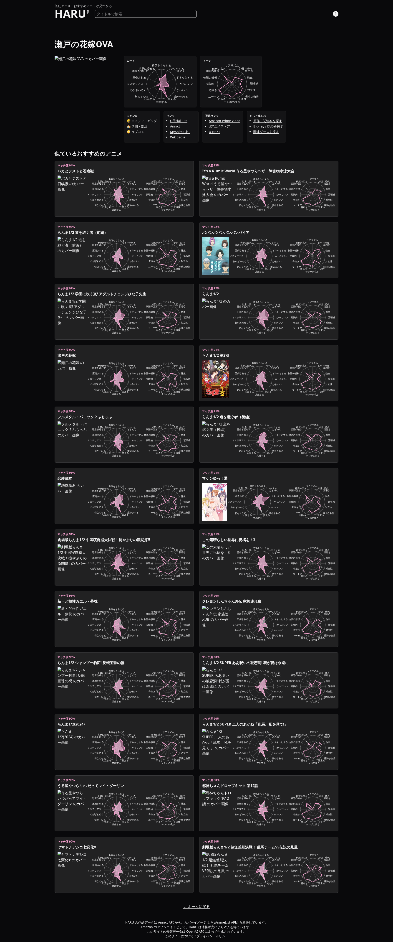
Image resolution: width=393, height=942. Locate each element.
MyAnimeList (180, 132)
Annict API (166, 922)
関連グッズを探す (266, 132)
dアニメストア (219, 126)
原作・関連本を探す (267, 121)
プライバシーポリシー (212, 936)
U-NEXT (214, 132)
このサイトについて (179, 936)
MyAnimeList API (223, 922)
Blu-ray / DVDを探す (268, 126)
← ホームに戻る (196, 906)
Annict (175, 126)
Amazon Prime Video (224, 121)
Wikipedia (177, 137)
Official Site (178, 121)
